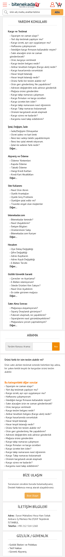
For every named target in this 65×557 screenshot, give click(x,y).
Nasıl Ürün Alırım (19, 190)
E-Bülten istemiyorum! (22, 282)
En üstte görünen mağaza (24, 292)
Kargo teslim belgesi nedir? (25, 63)
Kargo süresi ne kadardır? (24, 115)
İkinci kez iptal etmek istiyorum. (27, 141)
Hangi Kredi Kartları (21, 171)
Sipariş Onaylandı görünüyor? (26, 311)
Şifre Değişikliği (19, 252)
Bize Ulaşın (32, 495)
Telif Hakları (15, 548)
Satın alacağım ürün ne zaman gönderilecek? (29, 403)
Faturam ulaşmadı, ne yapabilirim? (28, 314)
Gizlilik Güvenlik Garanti (20, 274)
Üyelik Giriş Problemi (22, 197)
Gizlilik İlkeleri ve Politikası (23, 544)
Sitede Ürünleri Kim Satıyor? (26, 285)
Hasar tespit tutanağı (21, 73)
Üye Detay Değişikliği (22, 249)
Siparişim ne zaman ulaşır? (25, 35)
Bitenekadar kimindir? (22, 219)
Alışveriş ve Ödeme (18, 156)
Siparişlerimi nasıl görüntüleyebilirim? (30, 318)
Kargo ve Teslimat (17, 31)
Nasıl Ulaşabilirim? (20, 223)
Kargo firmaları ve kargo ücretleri (28, 98)
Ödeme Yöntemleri (21, 160)
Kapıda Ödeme (19, 164)
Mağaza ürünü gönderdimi (24, 91)
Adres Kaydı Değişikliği (23, 259)
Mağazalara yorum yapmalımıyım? (29, 321)
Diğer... (13, 148)
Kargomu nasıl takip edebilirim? (27, 119)
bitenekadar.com (16, 215)
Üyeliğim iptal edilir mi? (23, 200)
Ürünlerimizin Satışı (21, 230)
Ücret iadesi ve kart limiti (24, 134)
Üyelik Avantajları (20, 193)
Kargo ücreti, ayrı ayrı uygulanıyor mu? (31, 42)
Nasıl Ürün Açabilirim (22, 288)
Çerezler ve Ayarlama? (23, 278)
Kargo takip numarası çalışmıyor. (27, 94)
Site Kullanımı (15, 185)
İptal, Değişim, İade (18, 126)
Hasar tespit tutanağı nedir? (25, 77)
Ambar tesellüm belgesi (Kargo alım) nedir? (34, 66)
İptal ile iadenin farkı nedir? (25, 145)
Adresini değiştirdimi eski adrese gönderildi (33, 87)
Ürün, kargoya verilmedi (23, 60)
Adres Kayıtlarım (19, 256)
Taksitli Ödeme (19, 167)
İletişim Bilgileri (19, 226)
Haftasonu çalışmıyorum (23, 46)
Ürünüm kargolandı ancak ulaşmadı (29, 112)
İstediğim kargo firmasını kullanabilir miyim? (34, 49)
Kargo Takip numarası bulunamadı (28, 108)
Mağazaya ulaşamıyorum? (24, 308)
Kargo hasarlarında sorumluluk (27, 70)
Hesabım (12, 244)
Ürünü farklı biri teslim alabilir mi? (28, 80)
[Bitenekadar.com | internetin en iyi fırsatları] (21, 4)
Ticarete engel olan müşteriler (27, 203)
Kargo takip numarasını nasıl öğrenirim (31, 105)
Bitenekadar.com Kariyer (23, 233)
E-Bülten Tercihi (19, 262)
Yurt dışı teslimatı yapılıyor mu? (27, 39)
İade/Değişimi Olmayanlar (24, 131)
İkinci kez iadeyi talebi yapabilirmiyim (30, 138)
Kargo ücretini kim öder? (24, 101)
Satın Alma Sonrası (17, 303)
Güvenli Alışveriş (18, 551)
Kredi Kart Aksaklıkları (22, 174)
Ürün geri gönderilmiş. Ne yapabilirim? (31, 84)
